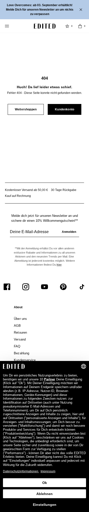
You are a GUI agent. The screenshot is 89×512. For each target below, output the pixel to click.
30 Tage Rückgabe (63, 190)
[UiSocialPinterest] (63, 286)
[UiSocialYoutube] (44, 286)
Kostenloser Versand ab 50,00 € (26, 190)
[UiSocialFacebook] (6, 286)
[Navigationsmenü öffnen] (7, 26)
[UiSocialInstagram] (25, 286)
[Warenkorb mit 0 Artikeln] (80, 26)
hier (59, 264)
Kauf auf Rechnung (18, 196)
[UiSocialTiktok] (82, 286)
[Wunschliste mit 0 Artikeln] (67, 26)
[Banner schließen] (81, 10)
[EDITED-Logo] (45, 26)
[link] (18, 308)
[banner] (44, 9)
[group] (44, 234)
